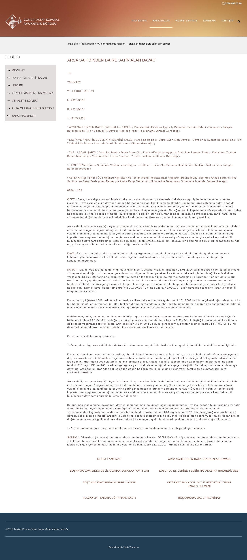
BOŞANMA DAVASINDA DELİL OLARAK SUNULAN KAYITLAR (109, 470)
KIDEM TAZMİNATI (109, 459)
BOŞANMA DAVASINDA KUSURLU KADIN (109, 482)
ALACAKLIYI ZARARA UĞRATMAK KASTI (109, 497)
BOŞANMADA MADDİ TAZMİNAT (199, 497)
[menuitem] (139, 21)
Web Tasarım (131, 547)
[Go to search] (239, 21)
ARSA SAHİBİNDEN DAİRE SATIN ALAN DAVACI (199, 459)
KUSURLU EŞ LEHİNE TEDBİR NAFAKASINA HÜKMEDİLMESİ (199, 470)
